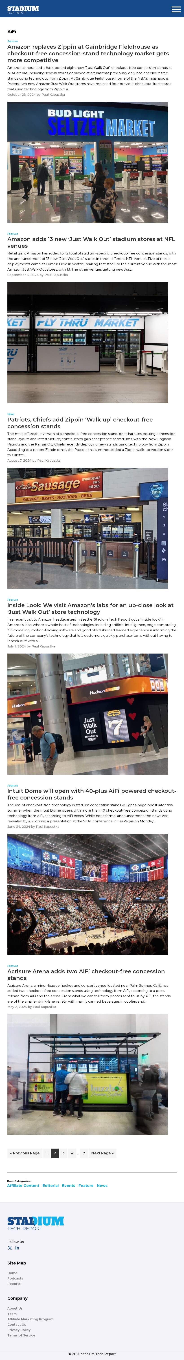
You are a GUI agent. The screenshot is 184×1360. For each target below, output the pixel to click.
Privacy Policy (19, 1330)
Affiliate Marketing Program (30, 1319)
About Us (15, 1308)
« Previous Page (25, 1154)
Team (12, 1314)
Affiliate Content (23, 1186)
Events (68, 1186)
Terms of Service (21, 1335)
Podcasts (15, 1278)
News (102, 1186)
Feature (86, 1186)
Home (12, 1273)
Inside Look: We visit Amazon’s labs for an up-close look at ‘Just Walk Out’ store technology (90, 608)
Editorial (51, 1186)
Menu (176, 7)
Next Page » (102, 1154)
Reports (14, 1284)
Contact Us (16, 1325)
